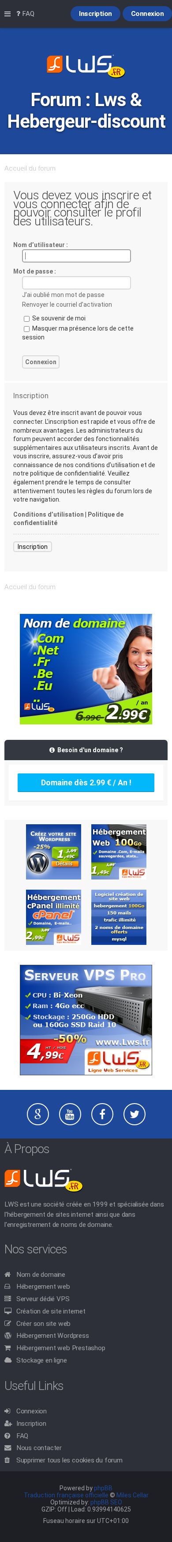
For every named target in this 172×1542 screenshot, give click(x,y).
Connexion (31, 1411)
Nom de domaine (40, 1275)
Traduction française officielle (66, 1495)
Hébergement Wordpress (52, 1336)
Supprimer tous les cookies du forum (69, 1460)
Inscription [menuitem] (95, 14)
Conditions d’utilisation (48, 514)
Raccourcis (9, 14)
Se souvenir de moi (58, 318)
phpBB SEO (106, 1502)
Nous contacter (39, 1448)
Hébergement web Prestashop (60, 1348)
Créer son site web (43, 1324)
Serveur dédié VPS (43, 1299)
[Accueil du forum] (86, 67)
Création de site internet (51, 1311)
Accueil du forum (30, 168)
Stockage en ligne (41, 1360)
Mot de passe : (34, 271)
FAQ (22, 1436)
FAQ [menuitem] (27, 14)
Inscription (33, 546)
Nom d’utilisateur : (40, 244)
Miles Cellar (132, 1495)
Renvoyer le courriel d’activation (67, 304)
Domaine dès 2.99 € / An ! (86, 782)
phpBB (103, 1488)
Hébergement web (43, 1287)
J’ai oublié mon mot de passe (63, 294)
